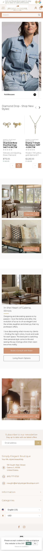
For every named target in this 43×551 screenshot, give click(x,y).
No (35, 543)
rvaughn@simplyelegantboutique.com (23, 483)
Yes (28, 543)
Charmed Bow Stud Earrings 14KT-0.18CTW (10, 145)
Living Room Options (21, 358)
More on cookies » (22, 546)
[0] (40, 7)
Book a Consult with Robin (22, 351)
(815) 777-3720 (13, 476)
